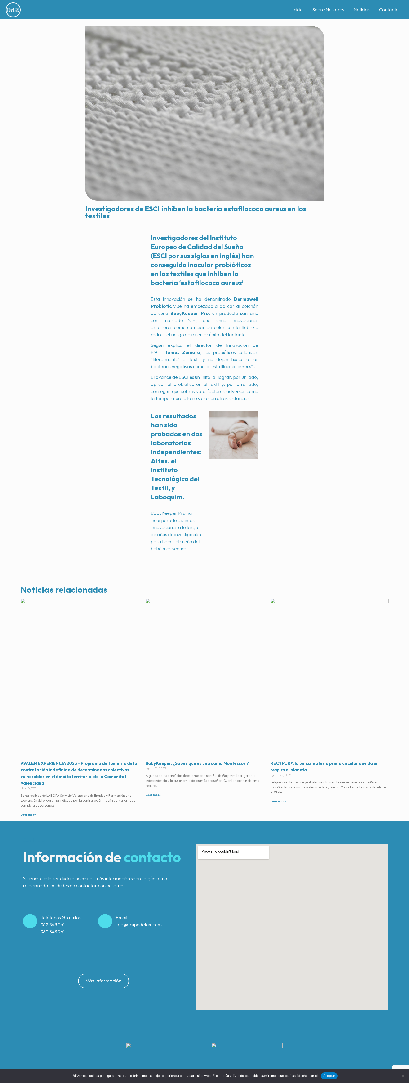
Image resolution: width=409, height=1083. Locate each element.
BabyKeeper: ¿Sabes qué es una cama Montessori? (197, 763)
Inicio (298, 10)
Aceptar (329, 1076)
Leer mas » (28, 814)
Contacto (389, 10)
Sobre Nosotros (328, 10)
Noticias (362, 10)
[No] (403, 1076)
